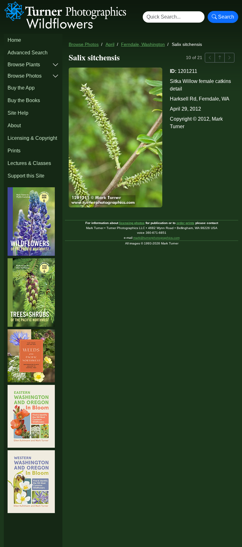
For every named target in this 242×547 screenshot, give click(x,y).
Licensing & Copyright (32, 138)
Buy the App (21, 87)
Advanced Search (28, 52)
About (14, 125)
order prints (185, 223)
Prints (14, 150)
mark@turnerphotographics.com (156, 237)
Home (14, 40)
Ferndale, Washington (143, 44)
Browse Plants (24, 64)
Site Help (18, 113)
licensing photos (132, 223)
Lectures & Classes (29, 163)
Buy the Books (24, 100)
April (110, 44)
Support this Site (26, 175)
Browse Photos (25, 76)
